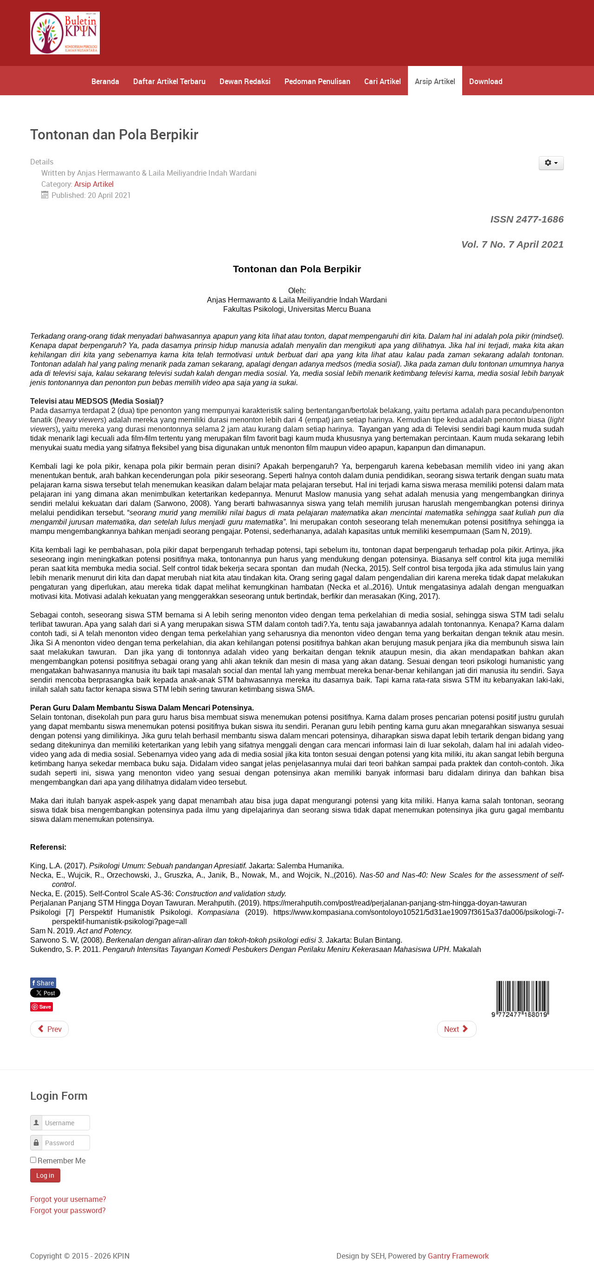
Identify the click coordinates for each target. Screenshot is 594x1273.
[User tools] (551, 163)
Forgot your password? (68, 1210)
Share (43, 982)
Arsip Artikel (94, 184)
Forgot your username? (68, 1199)
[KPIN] (65, 33)
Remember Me (61, 1160)
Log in (45, 1175)
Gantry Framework (458, 1256)
